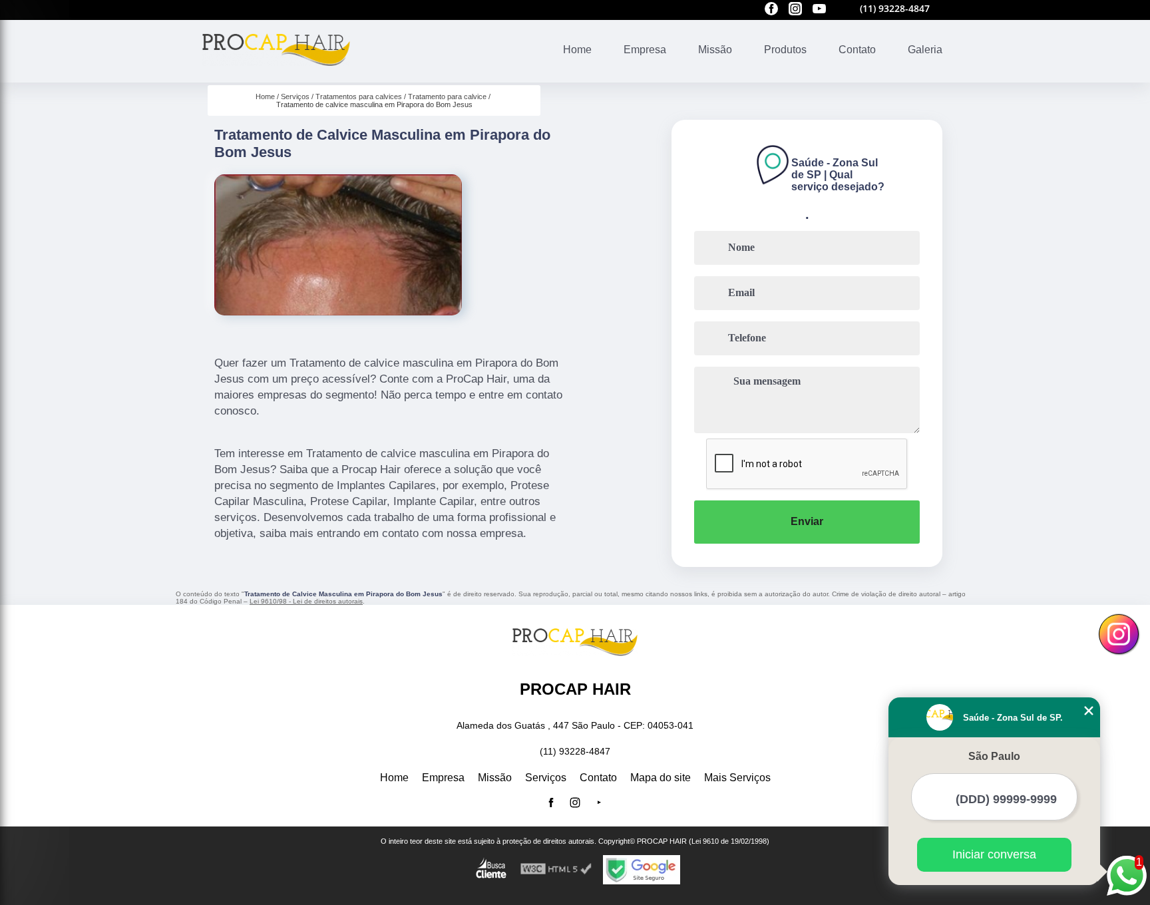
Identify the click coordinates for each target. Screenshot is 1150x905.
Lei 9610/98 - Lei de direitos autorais (306, 601)
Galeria (925, 49)
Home (577, 49)
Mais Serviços (737, 777)
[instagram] (795, 9)
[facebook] (771, 9)
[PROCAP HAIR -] (276, 74)
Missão (715, 49)
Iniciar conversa (994, 854)
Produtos (785, 49)
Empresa (645, 49)
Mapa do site (660, 777)
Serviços (545, 777)
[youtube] (819, 9)
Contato (857, 49)
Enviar (807, 521)
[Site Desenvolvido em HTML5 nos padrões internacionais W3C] (556, 869)
